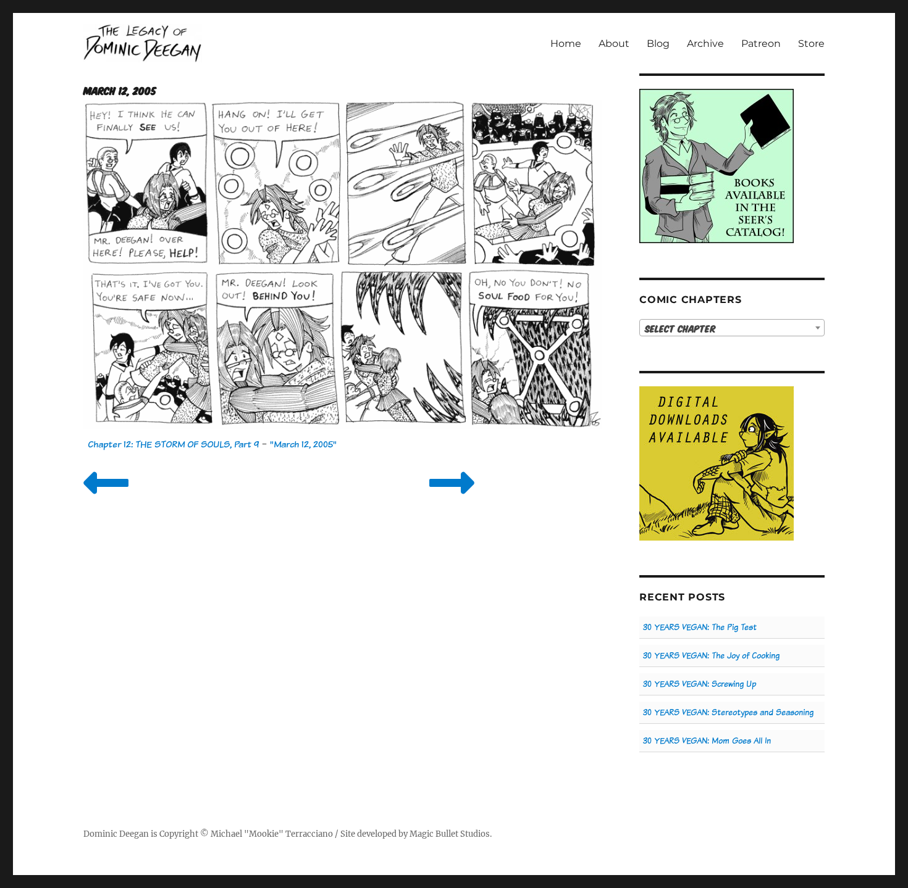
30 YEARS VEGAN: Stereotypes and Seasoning (728, 712)
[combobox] (732, 327)
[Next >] (451, 498)
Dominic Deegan (116, 834)
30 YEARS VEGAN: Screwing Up (699, 684)
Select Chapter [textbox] (680, 328)
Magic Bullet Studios (450, 834)
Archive (705, 43)
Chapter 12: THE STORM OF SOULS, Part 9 (173, 444)
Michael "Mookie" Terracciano (272, 834)
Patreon (761, 43)
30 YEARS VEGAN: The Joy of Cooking (711, 656)
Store (811, 43)
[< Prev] (105, 498)
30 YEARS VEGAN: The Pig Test (700, 627)
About (614, 43)
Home (565, 43)
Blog (658, 43)
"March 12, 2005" (303, 444)
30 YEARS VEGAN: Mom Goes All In (707, 741)
